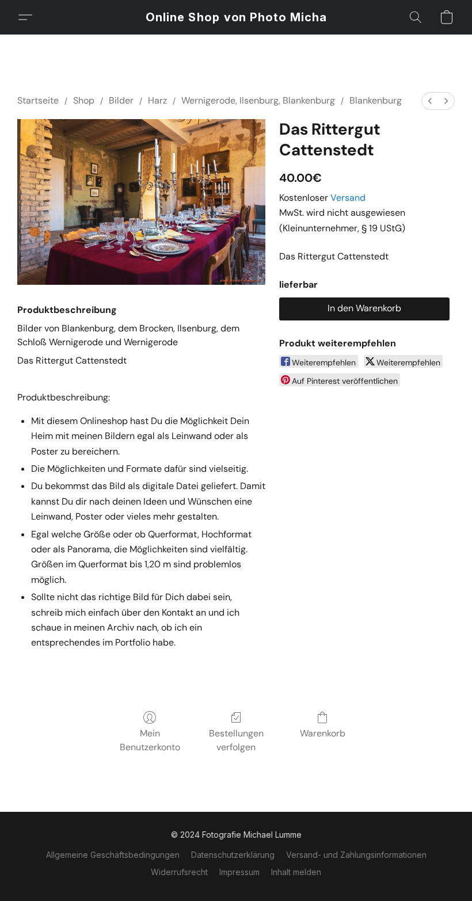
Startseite (38, 100)
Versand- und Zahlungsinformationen (356, 855)
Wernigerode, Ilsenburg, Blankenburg (258, 100)
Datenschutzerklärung (233, 855)
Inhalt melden (296, 872)
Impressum (239, 872)
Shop (83, 100)
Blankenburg (375, 100)
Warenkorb (322, 733)
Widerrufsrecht (179, 872)
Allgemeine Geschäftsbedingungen (113, 855)
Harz (157, 100)
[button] (236, 17)
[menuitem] (430, 101)
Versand (348, 198)
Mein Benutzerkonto (150, 740)
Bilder (121, 100)
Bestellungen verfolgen (236, 740)
